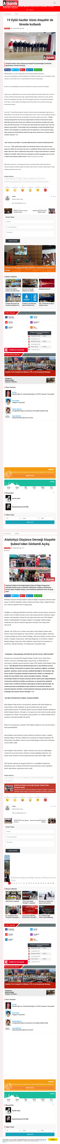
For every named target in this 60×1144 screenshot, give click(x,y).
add (6, 777)
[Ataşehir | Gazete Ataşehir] (10, 3)
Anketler (27, 6)
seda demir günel (40, 777)
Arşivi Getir (30, 522)
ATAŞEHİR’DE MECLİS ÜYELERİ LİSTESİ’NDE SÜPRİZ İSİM (30, 411)
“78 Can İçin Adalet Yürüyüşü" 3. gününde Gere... (28, 902)
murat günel (50, 777)
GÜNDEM (17, 533)
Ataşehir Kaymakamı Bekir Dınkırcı (13, 181)
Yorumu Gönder (12, 240)
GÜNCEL (17, 13)
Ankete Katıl (30, 475)
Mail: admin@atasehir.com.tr (19, 203)
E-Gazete (20, 6)
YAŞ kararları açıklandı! (12, 901)
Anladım (53, 1139)
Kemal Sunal (16, 498)
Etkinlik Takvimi (7, 7)
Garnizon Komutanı (29, 181)
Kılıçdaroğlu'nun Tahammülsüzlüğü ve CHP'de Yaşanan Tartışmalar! (33, 394)
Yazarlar (14, 6)
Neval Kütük (15, 400)
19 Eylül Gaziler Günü (10, 178)
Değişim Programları (18, 402)
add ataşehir (27, 777)
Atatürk (26, 178)
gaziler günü (33, 178)
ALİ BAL (14, 392)
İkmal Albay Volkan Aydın (42, 181)
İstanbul (7, 550)
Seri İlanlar (51, 6)
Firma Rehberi (44, 6)
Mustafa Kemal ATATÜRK (20, 507)
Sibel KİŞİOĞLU (16, 416)
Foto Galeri (7, 6)
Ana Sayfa (8, 13)
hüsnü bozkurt (8, 780)
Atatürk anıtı (41, 178)
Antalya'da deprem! (44, 289)
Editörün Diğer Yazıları (17, 199)
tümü (53, 492)
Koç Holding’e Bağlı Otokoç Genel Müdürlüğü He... (46, 917)
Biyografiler (15, 7)
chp (16, 777)
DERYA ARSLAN (16, 409)
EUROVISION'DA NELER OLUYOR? (22, 418)
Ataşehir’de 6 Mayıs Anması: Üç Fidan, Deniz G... (13, 290)
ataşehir (20, 178)
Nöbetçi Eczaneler (35, 6)
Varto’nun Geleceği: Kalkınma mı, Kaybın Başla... (28, 290)
